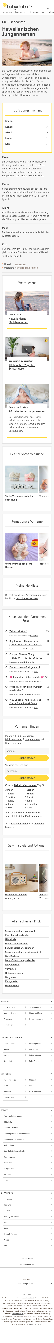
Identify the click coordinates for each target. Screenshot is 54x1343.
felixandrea (34, 636)
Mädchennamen (13, 739)
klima (36, 708)
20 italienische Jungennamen (27, 411)
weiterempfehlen (27, 1265)
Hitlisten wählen (19, 823)
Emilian (12, 797)
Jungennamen (32, 739)
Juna (29, 807)
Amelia (30, 797)
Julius (11, 793)
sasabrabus (38, 694)
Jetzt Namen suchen (27, 598)
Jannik (11, 804)
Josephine (32, 804)
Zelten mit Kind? (18, 631)
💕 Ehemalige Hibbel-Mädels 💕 (26, 677)
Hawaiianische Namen (26, 268)
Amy (29, 800)
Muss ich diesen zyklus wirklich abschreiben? (25, 689)
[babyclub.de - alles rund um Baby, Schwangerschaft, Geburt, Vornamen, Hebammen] (17, 8)
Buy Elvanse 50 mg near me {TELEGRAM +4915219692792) (26, 643)
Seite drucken (27, 1259)
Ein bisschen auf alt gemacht (24, 667)
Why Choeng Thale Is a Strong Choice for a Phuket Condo (25, 702)
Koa (7, 143)
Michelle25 (37, 681)
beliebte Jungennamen (28, 812)
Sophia (30, 793)
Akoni (8, 132)
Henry (11, 800)
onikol (32, 649)
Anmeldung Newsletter (27, 1284)
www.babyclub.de (28, 1298)
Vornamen (20, 264)
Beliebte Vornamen (25, 785)
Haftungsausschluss (34, 1324)
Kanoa (9, 126)
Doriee (36, 672)
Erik (10, 807)
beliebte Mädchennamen (29, 816)
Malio (8, 138)
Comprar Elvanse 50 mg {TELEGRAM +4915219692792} (26, 656)
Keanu (9, 121)
